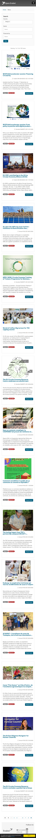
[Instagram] (27, 832)
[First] (5, 818)
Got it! (29, 835)
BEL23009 (11, 93)
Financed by (6, 33)
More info (12, 836)
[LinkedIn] (27, 829)
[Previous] (8, 818)
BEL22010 (11, 245)
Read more (29, 93)
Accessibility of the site (21, 831)
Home (4, 9)
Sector (5, 26)
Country (5, 19)
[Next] (28, 818)
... (19, 818)
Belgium (5, 93)
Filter (5, 41)
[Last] (31, 818)
